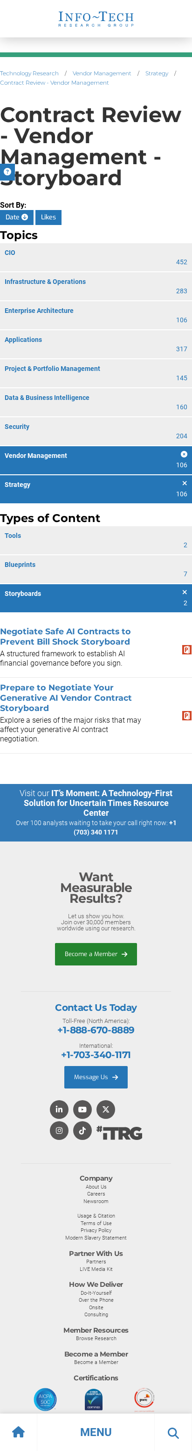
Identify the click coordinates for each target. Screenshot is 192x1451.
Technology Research (29, 73)
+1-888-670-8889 (95, 1030)
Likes (48, 217)
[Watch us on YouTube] (82, 1110)
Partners (96, 1261)
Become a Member (92, 954)
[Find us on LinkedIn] (59, 1110)
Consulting (96, 1314)
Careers (96, 1193)
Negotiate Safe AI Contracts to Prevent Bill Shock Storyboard (65, 636)
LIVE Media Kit (96, 1269)
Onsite (96, 1307)
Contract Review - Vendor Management (54, 82)
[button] (96, 1432)
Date (13, 217)
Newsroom (96, 1201)
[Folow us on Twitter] (105, 1110)
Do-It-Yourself (96, 1293)
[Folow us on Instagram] (59, 1131)
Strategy (156, 73)
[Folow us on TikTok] (82, 1131)
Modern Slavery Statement (96, 1237)
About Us (96, 1186)
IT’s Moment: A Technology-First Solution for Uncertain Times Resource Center (98, 803)
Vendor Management (102, 73)
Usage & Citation (96, 1215)
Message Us (92, 1077)
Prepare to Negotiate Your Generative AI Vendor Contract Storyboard (66, 697)
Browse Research (96, 1338)
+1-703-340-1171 (95, 1054)
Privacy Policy (96, 1230)
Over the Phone (96, 1300)
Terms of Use (96, 1223)
